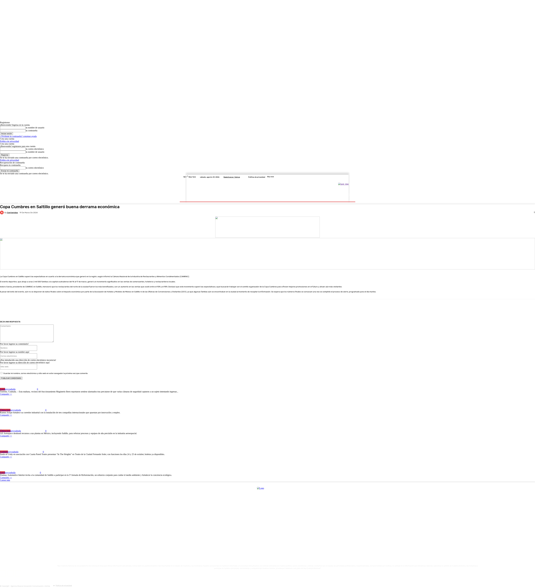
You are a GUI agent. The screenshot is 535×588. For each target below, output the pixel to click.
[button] (348, 195)
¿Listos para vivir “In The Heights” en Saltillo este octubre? (34, 446)
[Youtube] (350, 177)
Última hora (5, 410)
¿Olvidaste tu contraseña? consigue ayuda (18, 136)
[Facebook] (337, 177)
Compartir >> (6, 394)
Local (2, 389)
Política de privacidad (9, 141)
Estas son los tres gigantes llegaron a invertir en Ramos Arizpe (35, 404)
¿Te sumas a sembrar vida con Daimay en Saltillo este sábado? (35, 467)
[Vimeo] (347, 177)
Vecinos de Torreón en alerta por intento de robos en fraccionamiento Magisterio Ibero (49, 383)
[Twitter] (343, 177)
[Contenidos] (2, 212)
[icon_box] (267, 177)
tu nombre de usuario (35, 127)
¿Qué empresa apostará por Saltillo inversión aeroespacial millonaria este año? (45, 425)
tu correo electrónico (35, 149)
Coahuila (4, 452)
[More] (299, 310)
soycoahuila (10, 389)
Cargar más (5, 480)
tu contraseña (31, 130)
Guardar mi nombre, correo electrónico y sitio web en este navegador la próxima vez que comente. (45, 373)
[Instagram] (340, 177)
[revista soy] (267, 237)
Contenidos (12, 212)
